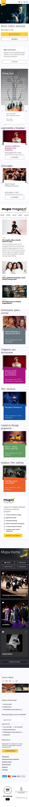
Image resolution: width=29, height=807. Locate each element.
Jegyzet (14, 215)
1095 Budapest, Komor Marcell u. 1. (12, 709)
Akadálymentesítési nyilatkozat (10, 759)
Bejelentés (5, 767)
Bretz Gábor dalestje (13, 26)
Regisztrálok (10, 751)
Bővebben (15, 39)
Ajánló (20, 215)
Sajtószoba (5, 770)
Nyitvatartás (6, 734)
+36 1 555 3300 (8, 727)
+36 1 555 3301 (19, 727)
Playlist (26, 215)
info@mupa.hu (7, 707)
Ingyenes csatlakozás (13, 535)
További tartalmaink (14, 662)
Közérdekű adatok (7, 762)
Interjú (8, 215)
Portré (2, 215)
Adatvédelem (5, 756)
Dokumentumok (6, 764)
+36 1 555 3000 (8, 704)
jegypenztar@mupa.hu (9, 729)
